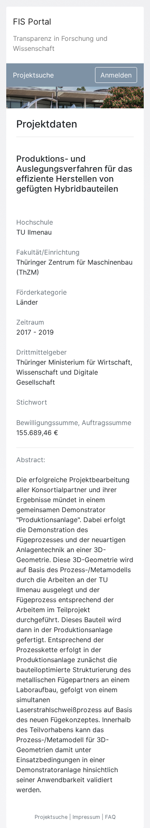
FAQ (110, 817)
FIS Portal (32, 22)
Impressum (87, 817)
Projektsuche (33, 75)
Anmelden (116, 75)
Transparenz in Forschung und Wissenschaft (60, 43)
